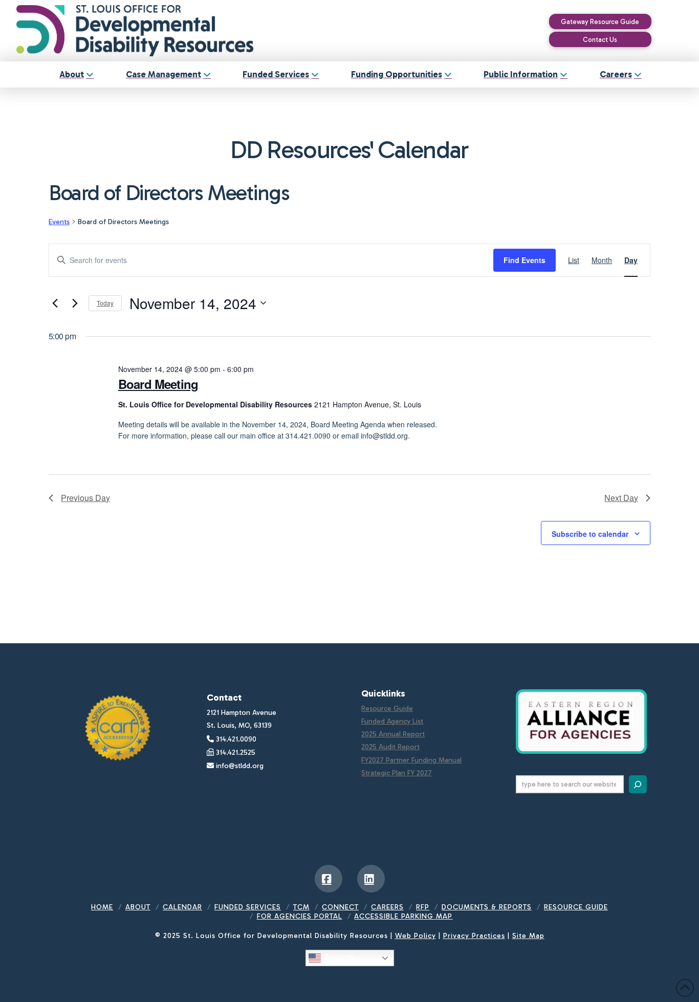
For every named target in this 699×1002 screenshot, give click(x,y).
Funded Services (247, 907)
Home (102, 907)
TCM (301, 907)
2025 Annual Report (393, 734)
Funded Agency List (392, 721)
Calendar (182, 907)
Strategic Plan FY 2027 (396, 773)
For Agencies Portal (299, 916)
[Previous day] (55, 303)
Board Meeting (158, 384)
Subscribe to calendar (590, 534)
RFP (422, 907)
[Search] (638, 784)
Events (59, 221)
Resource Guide (387, 708)
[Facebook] (328, 878)
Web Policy (415, 935)
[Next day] (75, 303)
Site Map (528, 935)
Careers (387, 907)
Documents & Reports (487, 907)
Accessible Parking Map (403, 916)
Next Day (621, 498)
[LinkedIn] (371, 878)
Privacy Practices (474, 935)
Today (105, 302)
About (137, 907)
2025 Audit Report (390, 747)
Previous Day (85, 498)
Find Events (524, 260)
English (338, 957)
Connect (340, 907)
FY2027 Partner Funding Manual (411, 760)
